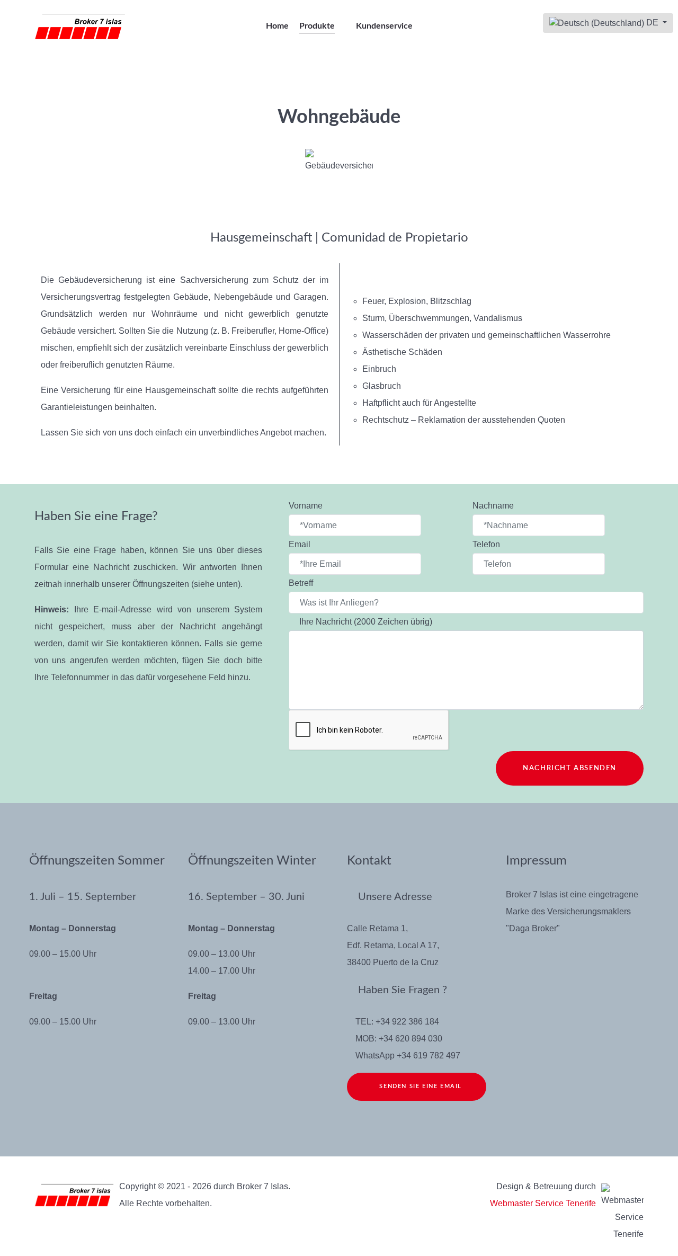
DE (652, 22)
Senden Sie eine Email (419, 1086)
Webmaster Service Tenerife (543, 1203)
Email (301, 544)
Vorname (307, 505)
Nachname (494, 505)
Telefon (486, 544)
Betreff (302, 582)
